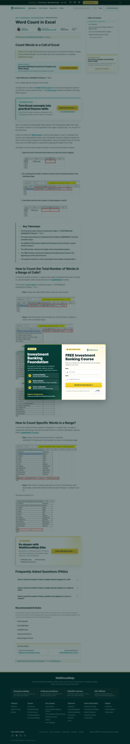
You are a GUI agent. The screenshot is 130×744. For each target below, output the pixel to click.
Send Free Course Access (83, 385)
